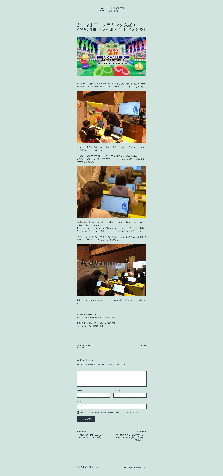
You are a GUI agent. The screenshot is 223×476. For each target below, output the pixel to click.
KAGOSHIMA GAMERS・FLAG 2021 (110, 87)
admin (83, 348)
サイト (79, 402)
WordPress (142, 467)
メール (116, 390)
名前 (79, 390)
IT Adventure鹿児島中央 (111, 8)
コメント (81, 369)
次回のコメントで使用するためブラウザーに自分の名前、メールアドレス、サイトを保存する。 (110, 412)
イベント (143, 345)
